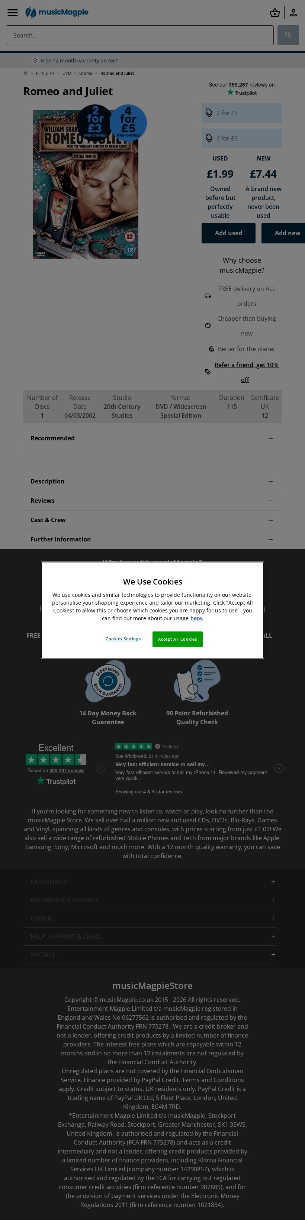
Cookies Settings (123, 638)
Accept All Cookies (177, 639)
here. (196, 618)
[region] (152, 610)
